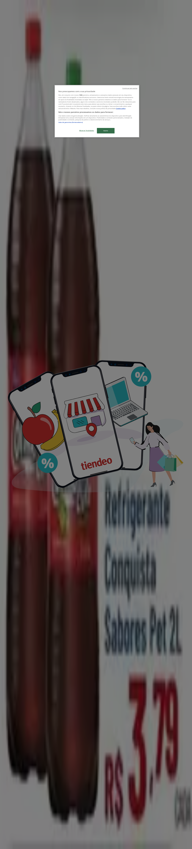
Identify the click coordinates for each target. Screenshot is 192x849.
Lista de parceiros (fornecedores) (70, 122)
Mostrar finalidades (86, 130)
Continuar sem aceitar (129, 88)
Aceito (105, 131)
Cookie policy (121, 108)
